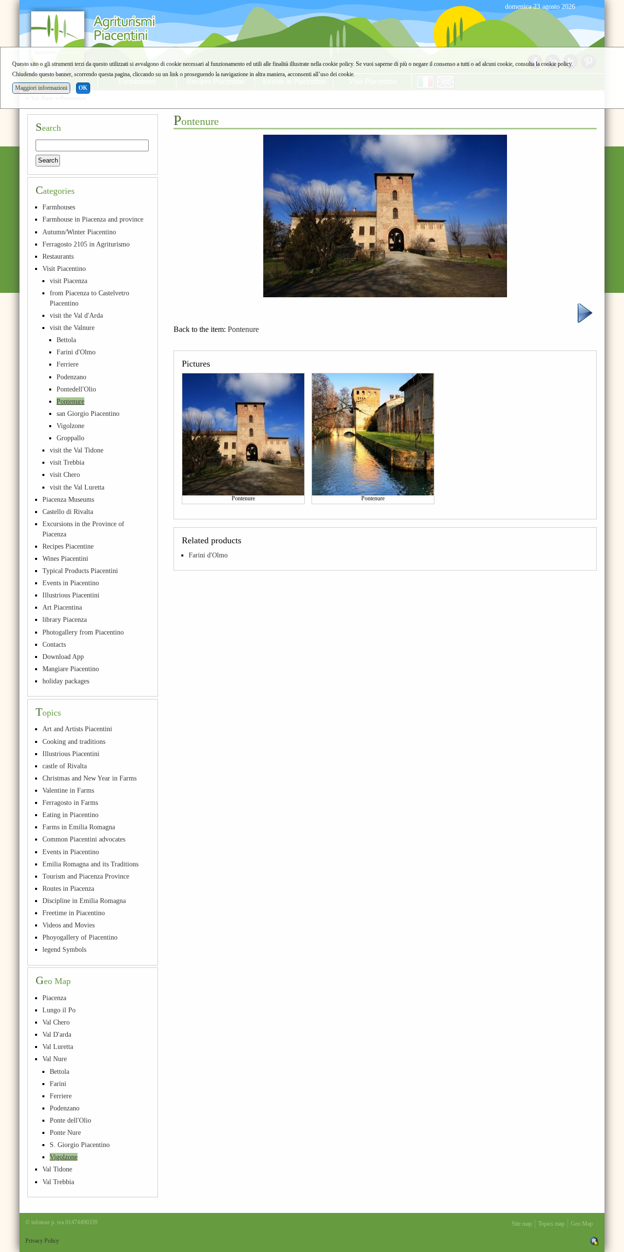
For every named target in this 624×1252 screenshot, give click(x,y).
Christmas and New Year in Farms (89, 778)
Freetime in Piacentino (73, 913)
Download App (63, 656)
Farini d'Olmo (208, 555)
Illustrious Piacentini (70, 595)
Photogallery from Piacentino (83, 632)
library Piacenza (64, 619)
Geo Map (582, 1223)
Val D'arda (56, 1034)
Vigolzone (70, 426)
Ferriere (67, 364)
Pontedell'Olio (76, 389)
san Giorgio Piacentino (88, 413)
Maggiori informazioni (41, 87)
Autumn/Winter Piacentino (79, 232)
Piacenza (54, 998)
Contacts (54, 644)
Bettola (66, 340)
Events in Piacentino (70, 583)
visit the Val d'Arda (76, 315)
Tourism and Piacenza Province (85, 876)
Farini (58, 1084)
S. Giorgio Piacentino (80, 1145)
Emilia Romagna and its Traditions (90, 864)
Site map (522, 1223)
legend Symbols (64, 949)
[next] (585, 312)
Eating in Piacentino (70, 815)
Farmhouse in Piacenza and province (92, 219)
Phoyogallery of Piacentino (79, 937)
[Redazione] (594, 1240)
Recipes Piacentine (68, 546)
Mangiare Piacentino (70, 669)
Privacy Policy (42, 1240)
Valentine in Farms (68, 790)
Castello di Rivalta (67, 511)
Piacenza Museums (68, 499)
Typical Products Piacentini (80, 571)
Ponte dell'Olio (70, 1120)
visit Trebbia (67, 462)
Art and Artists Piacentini (77, 729)
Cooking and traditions (73, 741)
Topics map (551, 1223)
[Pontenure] (243, 434)
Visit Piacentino (64, 268)
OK (82, 87)
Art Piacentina (62, 607)
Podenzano (71, 377)
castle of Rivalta (64, 766)
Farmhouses (58, 207)
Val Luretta (57, 1046)
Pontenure (243, 329)
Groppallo (70, 438)
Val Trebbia (58, 1182)
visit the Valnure (72, 327)
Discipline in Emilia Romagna (84, 900)
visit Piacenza (68, 281)
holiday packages (65, 681)
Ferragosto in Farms (70, 802)
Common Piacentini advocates (83, 839)
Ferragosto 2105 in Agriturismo (86, 244)
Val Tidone (57, 1169)
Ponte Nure (65, 1132)
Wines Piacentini (65, 558)
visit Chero (65, 474)
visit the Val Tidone (76, 450)
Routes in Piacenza (68, 888)
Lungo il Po (59, 1010)
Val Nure (54, 1059)
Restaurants (58, 256)
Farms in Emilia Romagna (78, 827)
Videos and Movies (68, 925)
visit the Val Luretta (77, 487)
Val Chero (56, 1022)
